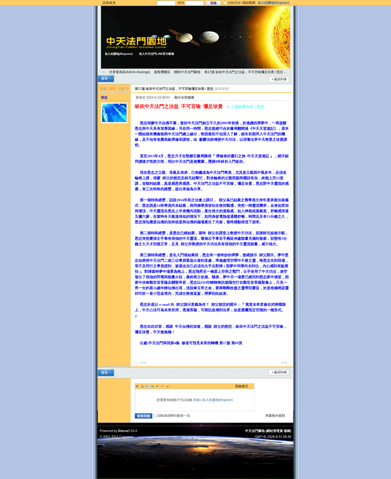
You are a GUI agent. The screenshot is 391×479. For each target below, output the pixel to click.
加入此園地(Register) (273, 2)
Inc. (136, 436)
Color (142, 386)
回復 (143, 362)
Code (162, 386)
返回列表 (280, 79)
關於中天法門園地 (187, 72)
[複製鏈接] (221, 88)
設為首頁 (109, 2)
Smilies (168, 386)
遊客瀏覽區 (162, 72)
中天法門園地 (103, 72)
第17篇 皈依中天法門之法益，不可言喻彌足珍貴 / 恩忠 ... (245, 72)
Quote (157, 386)
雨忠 (104, 97)
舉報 (284, 362)
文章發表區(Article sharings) (129, 72)
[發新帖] (106, 78)
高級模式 (241, 386)
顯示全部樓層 (184, 97)
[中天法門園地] (136, 47)
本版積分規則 (275, 415)
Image (147, 386)
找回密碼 (248, 2)
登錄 (196, 400)
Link (152, 386)
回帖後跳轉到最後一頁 (173, 415)
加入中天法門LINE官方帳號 (156, 53)
